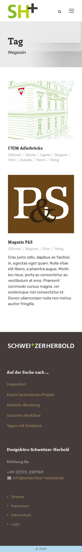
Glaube (30, 154)
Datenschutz (21, 515)
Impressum (20, 506)
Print (11, 159)
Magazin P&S (20, 241)
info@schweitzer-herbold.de (38, 478)
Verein (40, 159)
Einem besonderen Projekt (30, 394)
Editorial (14, 154)
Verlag (54, 159)
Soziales (25, 159)
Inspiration (16, 384)
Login (15, 524)
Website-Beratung (23, 405)
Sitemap (17, 497)
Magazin (60, 154)
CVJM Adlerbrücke (25, 147)
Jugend (45, 154)
